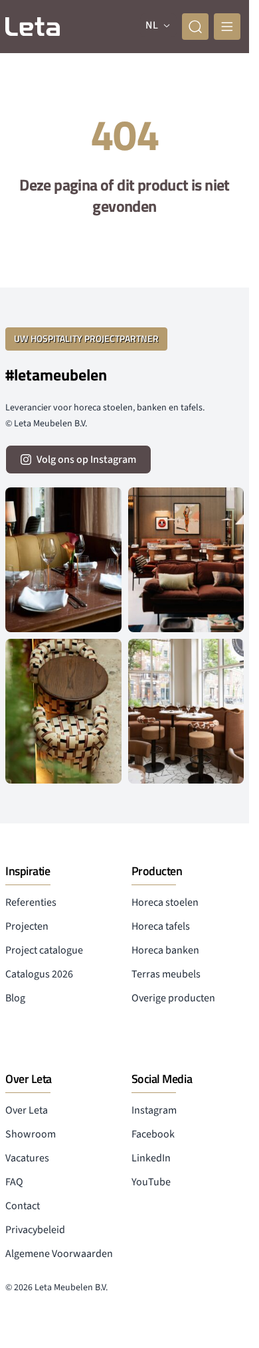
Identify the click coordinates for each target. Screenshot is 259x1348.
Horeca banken (165, 950)
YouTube (151, 1182)
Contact (22, 1206)
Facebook (153, 1134)
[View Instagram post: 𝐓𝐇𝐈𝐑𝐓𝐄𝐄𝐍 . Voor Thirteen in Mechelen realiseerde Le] (63, 711)
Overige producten (173, 998)
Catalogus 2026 (39, 974)
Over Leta (26, 1110)
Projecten (26, 926)
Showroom (30, 1134)
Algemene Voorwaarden (59, 1253)
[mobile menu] (227, 27)
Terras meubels (166, 974)
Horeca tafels (160, 926)
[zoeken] (195, 27)
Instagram (154, 1110)
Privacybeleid (35, 1229)
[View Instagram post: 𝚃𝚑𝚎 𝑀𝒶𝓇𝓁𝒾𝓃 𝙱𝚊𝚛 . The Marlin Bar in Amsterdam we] (63, 559)
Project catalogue (44, 950)
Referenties (30, 902)
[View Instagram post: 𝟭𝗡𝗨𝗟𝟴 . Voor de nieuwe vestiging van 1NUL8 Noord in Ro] (186, 711)
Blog (15, 998)
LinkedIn (151, 1158)
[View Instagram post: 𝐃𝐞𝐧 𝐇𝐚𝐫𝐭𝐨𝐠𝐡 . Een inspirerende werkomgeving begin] (186, 559)
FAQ (14, 1182)
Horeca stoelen (165, 902)
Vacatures (27, 1158)
